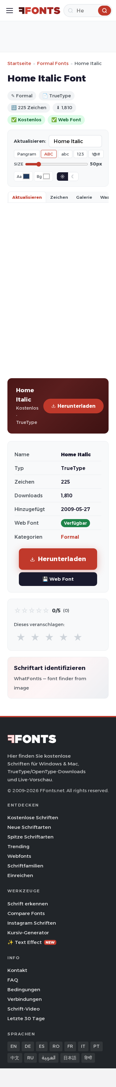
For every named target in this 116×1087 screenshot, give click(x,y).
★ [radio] (21, 637)
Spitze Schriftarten (30, 837)
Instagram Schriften (31, 923)
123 (80, 153)
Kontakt (17, 970)
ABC (48, 153)
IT (83, 1046)
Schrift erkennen (27, 904)
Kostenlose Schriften (32, 817)
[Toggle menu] (9, 11)
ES (42, 1046)
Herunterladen (77, 406)
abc (65, 153)
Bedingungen (23, 989)
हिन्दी (88, 1058)
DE (28, 1046)
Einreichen (20, 875)
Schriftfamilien (25, 866)
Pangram (26, 153)
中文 (15, 1058)
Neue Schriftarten (29, 827)
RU (30, 1058)
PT (96, 1046)
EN (14, 1046)
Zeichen (59, 197)
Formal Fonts (53, 63)
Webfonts (19, 856)
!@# (96, 153)
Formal (70, 537)
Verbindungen (24, 999)
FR (70, 1046)
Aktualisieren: (30, 141)
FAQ (12, 980)
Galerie (84, 197)
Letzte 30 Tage (26, 1018)
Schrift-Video (23, 1009)
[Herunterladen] (104, 11)
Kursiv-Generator (28, 933)
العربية (48, 1058)
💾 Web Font (58, 579)
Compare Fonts (26, 913)
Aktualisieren (27, 197)
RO (56, 1046)
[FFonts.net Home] (39, 10)
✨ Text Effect (31, 942)
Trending (18, 846)
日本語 (69, 1058)
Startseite (19, 63)
